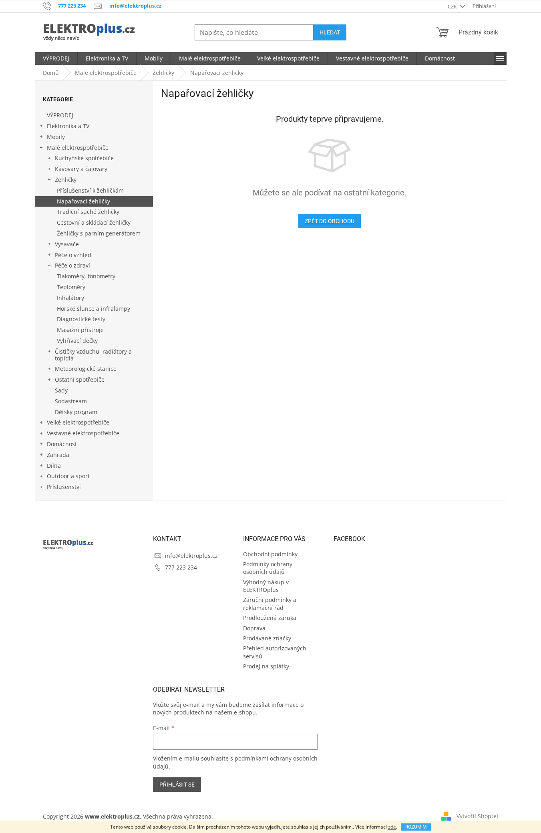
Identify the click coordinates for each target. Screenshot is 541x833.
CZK (453, 6)
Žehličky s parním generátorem (99, 233)
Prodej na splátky (266, 666)
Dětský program (76, 412)
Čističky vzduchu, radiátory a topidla (93, 355)
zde (392, 826)
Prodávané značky (267, 638)
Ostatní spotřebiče (80, 379)
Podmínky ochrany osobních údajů (267, 567)
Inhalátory (70, 298)
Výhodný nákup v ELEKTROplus (266, 586)
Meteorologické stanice (86, 368)
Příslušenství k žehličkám (90, 190)
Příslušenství (64, 487)
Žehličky (65, 179)
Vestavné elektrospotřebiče (83, 433)
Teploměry (71, 287)
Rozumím (415, 827)
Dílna (54, 465)
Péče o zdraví (72, 265)
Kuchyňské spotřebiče (84, 158)
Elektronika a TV (68, 126)
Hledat (330, 32)
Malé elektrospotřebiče (78, 147)
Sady (61, 390)
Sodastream (71, 401)
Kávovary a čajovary (81, 169)
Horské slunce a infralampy (93, 308)
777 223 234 (181, 567)
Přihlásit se (177, 784)
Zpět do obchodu (329, 221)
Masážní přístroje (80, 330)
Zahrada (58, 455)
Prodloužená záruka (269, 618)
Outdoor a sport (68, 476)
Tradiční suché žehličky (88, 211)
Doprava (254, 628)
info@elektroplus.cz (191, 555)
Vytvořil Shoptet (478, 816)
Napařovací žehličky (83, 201)
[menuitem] (56, 58)
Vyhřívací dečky (77, 340)
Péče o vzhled (73, 255)
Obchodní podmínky (270, 554)
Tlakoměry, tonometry (86, 276)
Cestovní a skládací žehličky (94, 222)
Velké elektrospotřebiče (78, 422)
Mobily (56, 137)
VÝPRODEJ (60, 115)
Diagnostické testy (81, 319)
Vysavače (67, 244)
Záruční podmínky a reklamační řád (269, 603)
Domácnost (62, 444)
